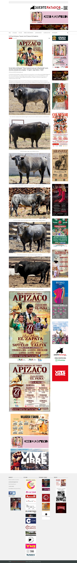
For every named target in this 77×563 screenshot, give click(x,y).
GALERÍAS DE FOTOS (47, 32)
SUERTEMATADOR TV (38, 32)
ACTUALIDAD (15, 32)
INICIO (10, 32)
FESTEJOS (20, 32)
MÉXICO (10, 38)
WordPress (31, 561)
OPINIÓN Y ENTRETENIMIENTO (28, 32)
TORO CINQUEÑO (54, 32)
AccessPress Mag (38, 561)
